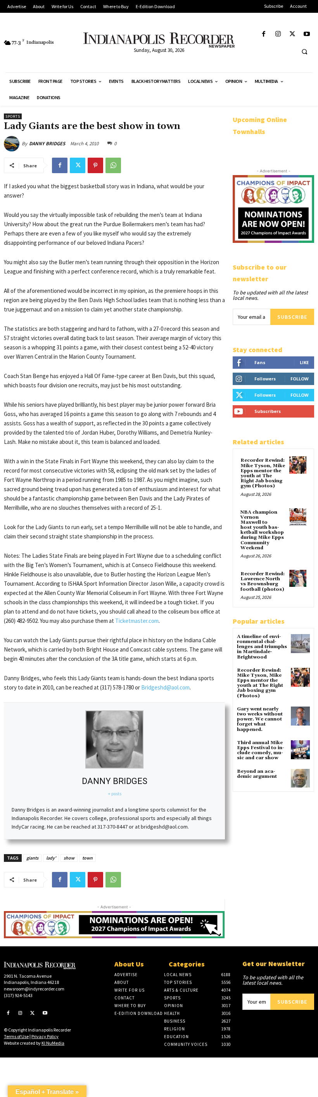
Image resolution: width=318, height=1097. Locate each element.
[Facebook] (263, 34)
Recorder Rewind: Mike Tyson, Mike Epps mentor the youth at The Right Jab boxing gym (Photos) (262, 473)
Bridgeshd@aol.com (165, 687)
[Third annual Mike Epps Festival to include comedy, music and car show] (300, 749)
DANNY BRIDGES (47, 143)
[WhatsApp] (113, 165)
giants (32, 858)
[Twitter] (292, 34)
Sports (12, 116)
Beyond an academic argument (257, 774)
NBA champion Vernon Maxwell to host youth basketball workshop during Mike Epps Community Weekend (262, 530)
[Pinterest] (95, 165)
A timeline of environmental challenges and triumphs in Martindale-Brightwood (262, 647)
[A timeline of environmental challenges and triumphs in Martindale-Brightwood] (300, 643)
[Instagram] (278, 34)
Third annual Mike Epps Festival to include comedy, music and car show (260, 750)
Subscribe (292, 316)
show (69, 858)
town (87, 858)
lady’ (51, 858)
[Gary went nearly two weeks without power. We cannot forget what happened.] (300, 716)
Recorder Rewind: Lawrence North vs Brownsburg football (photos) (262, 581)
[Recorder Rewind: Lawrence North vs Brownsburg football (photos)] (297, 578)
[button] (304, 51)
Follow (299, 379)
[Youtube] (307, 34)
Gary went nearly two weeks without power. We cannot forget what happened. (260, 719)
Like (304, 362)
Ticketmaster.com (137, 620)
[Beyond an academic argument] (300, 778)
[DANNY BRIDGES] (13, 143)
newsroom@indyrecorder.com (34, 989)
